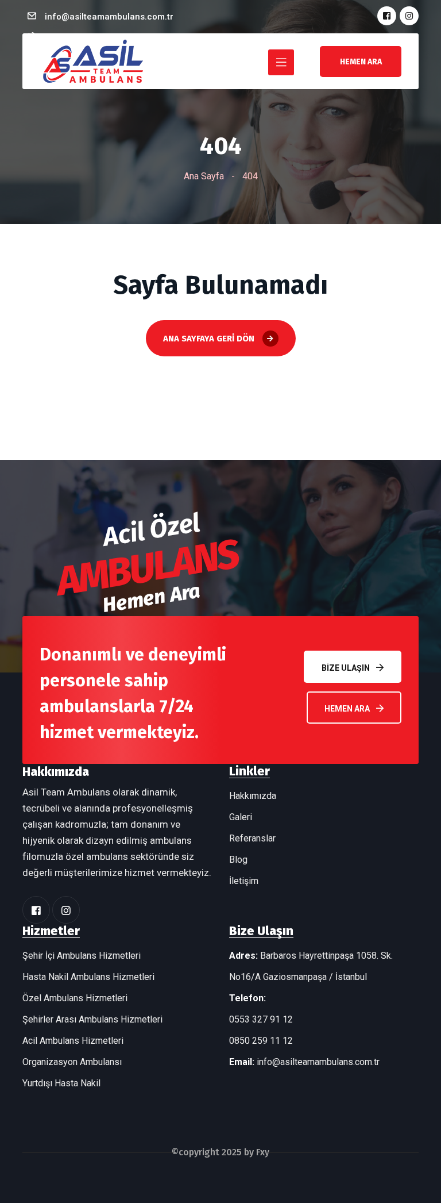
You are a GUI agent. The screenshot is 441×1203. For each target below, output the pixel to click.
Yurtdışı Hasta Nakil (61, 1083)
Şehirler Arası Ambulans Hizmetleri (92, 1019)
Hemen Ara (347, 708)
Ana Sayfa (204, 176)
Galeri (240, 817)
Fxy (262, 1152)
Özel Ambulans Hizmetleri (74, 998)
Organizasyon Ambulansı (72, 1061)
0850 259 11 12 (261, 1040)
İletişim (243, 880)
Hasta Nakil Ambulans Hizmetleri (88, 976)
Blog (238, 859)
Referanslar (252, 838)
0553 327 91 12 (261, 1019)
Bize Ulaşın (346, 667)
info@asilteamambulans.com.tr (109, 16)
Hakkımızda (252, 795)
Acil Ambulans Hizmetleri (72, 1040)
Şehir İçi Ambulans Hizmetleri (81, 955)
